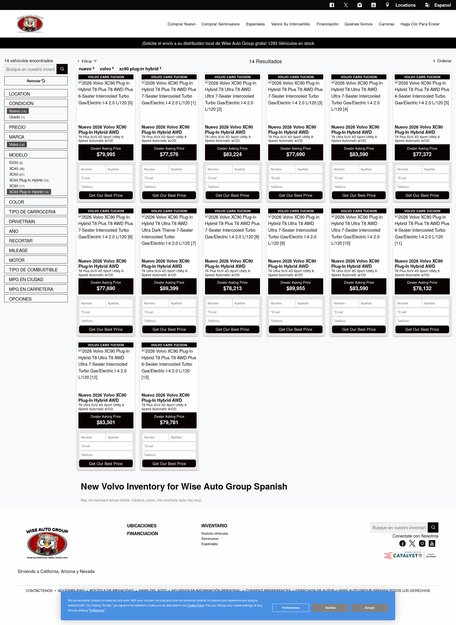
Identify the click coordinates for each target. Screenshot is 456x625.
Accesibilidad (72, 590)
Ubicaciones (142, 525)
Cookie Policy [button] (195, 605)
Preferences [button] (97, 610)
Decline (330, 608)
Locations (405, 5)
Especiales (209, 543)
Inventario (214, 525)
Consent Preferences (268, 590)
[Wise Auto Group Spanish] (30, 23)
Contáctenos (39, 590)
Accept (370, 608)
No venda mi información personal (207, 590)
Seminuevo (209, 538)
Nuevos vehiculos (214, 533)
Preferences (290, 608)
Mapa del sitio (153, 590)
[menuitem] (37, 111)
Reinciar (34, 80)
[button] (181, 23)
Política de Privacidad (112, 590)
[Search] (62, 69)
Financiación (142, 533)
